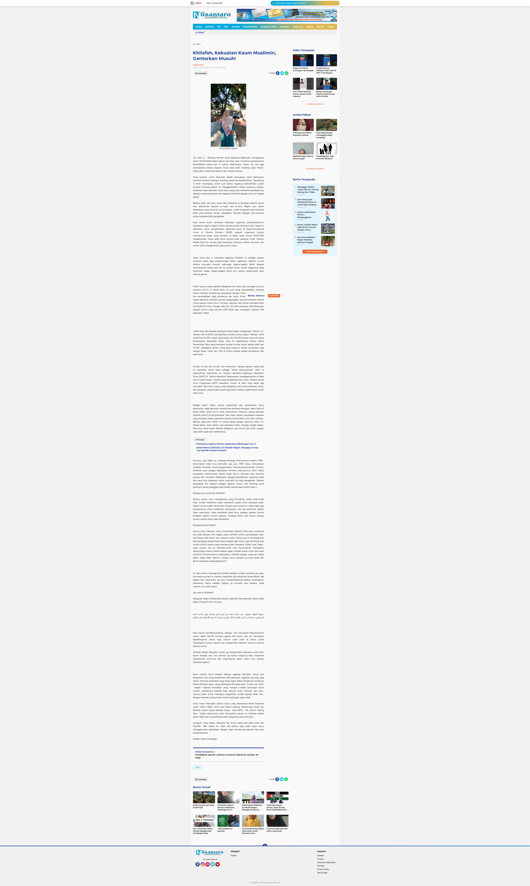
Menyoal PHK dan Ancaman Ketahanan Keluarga (295, 3)
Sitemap (320, 866)
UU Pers (320, 859)
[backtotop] (265, 846)
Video (201, 32)
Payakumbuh (250, 26)
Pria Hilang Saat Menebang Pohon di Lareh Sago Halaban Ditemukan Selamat (306, 202)
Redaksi (320, 856)
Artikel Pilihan (302, 114)
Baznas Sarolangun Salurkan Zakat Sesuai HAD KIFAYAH (325, 94)
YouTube (219, 868)
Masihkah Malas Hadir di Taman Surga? (303, 157)
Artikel (233, 856)
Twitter (213, 868)
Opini (197, 767)
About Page (223, 864)
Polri (226, 26)
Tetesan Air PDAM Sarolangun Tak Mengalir (303, 69)
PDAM (330, 26)
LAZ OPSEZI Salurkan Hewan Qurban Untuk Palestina (302, 94)
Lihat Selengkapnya (314, 251)
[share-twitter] (282, 73)
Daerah (320, 26)
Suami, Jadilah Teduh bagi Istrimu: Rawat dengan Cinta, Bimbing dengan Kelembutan (307, 227)
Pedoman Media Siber (326, 862)
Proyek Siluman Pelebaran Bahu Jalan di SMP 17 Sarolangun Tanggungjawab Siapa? (326, 70)
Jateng (309, 26)
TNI (219, 26)
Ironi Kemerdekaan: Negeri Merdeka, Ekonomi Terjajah (306, 239)
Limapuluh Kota (268, 26)
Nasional (209, 26)
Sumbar (236, 26)
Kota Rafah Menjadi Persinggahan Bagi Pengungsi (324, 135)
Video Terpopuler (304, 50)
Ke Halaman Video (314, 104)
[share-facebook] (278, 73)
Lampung (298, 26)
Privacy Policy (323, 869)
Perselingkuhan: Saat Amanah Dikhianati (325, 157)
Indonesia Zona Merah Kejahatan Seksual (302, 134)
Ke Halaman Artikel (314, 169)
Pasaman (284, 26)
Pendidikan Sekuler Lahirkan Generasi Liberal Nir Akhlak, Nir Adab (227, 756)
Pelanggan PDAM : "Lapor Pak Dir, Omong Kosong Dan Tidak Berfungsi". (308, 189)
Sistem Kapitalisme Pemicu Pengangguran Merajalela (306, 214)
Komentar (202, 73)
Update (275, 296)
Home (198, 3)
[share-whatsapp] (286, 73)
